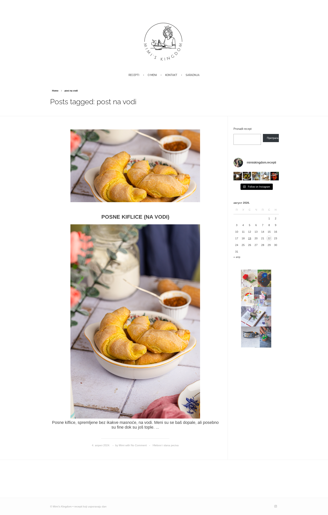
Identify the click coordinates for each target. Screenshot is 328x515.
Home (55, 90)
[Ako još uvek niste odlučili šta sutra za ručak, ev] (256, 176)
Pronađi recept (242, 128)
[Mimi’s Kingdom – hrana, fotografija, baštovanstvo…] (164, 41)
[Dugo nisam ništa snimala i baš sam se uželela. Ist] (265, 176)
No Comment (139, 445)
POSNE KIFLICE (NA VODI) (135, 217)
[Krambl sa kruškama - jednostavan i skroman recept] (237, 176)
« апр (236, 256)
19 (249, 238)
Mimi (122, 445)
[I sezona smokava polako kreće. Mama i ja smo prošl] (247, 176)
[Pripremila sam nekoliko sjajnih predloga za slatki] (274, 176)
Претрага (272, 137)
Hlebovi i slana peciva (166, 445)
